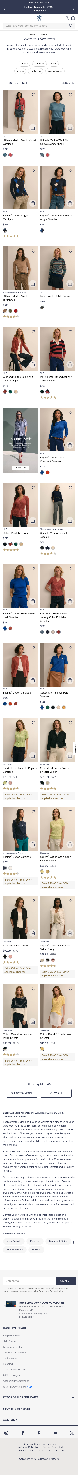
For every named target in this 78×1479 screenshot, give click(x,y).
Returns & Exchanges (15, 1352)
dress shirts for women (31, 1204)
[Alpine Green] (48, 707)
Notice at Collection (28, 1447)
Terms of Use (43, 1450)
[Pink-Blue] (48, 392)
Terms (42, 1291)
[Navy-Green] (42, 392)
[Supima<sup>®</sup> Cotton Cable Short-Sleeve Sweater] (57, 829)
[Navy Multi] (5, 230)
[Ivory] (53, 548)
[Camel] (5, 311)
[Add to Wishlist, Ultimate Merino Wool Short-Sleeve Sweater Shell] (70, 95)
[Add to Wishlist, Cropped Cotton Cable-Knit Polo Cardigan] (33, 332)
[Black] (42, 548)
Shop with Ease (11, 1335)
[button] (73, 18)
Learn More (27, 1317)
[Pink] (10, 155)
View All (56, 1093)
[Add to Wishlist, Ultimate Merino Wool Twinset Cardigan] (33, 95)
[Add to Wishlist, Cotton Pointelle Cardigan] (33, 488)
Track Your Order (12, 1347)
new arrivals (14, 1241)
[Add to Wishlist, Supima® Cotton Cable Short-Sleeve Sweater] (70, 812)
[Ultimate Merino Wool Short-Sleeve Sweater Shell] (57, 112)
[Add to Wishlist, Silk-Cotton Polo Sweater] (33, 901)
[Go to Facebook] (22, 1433)
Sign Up (65, 1281)
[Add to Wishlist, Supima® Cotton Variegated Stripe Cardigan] (70, 901)
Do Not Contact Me (53, 1447)
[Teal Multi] (42, 307)
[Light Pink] (10, 783)
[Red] (16, 311)
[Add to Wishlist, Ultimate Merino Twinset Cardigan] (70, 488)
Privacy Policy (56, 1291)
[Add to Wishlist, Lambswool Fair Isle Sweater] (70, 251)
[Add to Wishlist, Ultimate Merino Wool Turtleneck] (33, 251)
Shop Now (40, 10)
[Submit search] (71, 25)
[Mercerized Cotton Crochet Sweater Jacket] (57, 740)
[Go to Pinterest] (39, 1433)
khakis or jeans (57, 1196)
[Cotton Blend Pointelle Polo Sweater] (57, 1006)
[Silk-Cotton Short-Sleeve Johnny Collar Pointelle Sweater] (57, 586)
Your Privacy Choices (14, 1386)
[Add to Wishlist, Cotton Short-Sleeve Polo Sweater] (70, 648)
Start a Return (10, 1358)
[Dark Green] (10, 311)
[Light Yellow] (48, 872)
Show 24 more (22, 1093)
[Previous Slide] (4, 8)
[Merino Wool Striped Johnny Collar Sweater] (57, 349)
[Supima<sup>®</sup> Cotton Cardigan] (20, 664)
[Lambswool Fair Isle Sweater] (57, 268)
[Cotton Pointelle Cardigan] (20, 505)
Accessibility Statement (16, 1380)
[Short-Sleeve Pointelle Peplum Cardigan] (20, 740)
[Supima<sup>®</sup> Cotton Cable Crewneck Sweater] (57, 429)
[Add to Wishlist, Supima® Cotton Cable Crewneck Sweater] (70, 413)
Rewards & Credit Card (20, 1397)
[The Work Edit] (20, 440)
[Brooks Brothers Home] (39, 18)
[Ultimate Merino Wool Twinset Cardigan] (20, 112)
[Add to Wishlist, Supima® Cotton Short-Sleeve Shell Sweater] (33, 569)
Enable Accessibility (39, 2)
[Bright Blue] (42, 707)
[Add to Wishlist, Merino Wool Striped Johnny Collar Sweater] (70, 332)
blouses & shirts (58, 1241)
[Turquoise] (10, 392)
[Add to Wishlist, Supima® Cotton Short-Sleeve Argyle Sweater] (70, 171)
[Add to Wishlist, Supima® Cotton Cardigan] (33, 648)
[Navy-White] (5, 1049)
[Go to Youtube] (55, 1433)
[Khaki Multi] (42, 960)
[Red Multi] (53, 960)
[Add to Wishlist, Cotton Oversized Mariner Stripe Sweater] (33, 989)
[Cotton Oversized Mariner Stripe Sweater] (20, 1006)
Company (10, 1420)
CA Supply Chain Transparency (39, 1444)
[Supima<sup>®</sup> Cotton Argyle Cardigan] (20, 187)
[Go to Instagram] (6, 1433)
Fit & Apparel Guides (14, 1369)
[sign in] (67, 18)
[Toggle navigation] (4, 18)
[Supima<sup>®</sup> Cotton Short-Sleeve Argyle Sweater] (57, 187)
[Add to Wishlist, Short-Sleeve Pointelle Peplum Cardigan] (33, 723)
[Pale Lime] (5, 783)
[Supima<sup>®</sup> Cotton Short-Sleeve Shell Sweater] (20, 586)
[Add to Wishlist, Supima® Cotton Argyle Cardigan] (33, 171)
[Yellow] (64, 707)
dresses (35, 1241)
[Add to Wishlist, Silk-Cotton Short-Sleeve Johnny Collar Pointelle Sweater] (70, 569)
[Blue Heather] (5, 155)
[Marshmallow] (16, 392)
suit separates (15, 1249)
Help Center (10, 1341)
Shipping (8, 1363)
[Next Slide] (73, 8)
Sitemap (59, 1450)
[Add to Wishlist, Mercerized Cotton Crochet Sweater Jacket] (70, 723)
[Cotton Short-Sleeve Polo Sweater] (57, 664)
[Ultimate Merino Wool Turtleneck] (20, 268)
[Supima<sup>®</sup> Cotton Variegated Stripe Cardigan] (57, 917)
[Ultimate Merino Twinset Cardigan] (57, 505)
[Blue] (42, 472)
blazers (36, 1249)
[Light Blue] (42, 632)
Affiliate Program (12, 1375)
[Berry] (5, 392)
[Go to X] (72, 1433)
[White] (10, 868)
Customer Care (15, 1328)
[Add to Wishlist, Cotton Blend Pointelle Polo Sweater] (70, 989)
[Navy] (5, 544)
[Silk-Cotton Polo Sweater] (20, 917)
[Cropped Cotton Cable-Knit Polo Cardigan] (20, 349)
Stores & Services (16, 1408)
